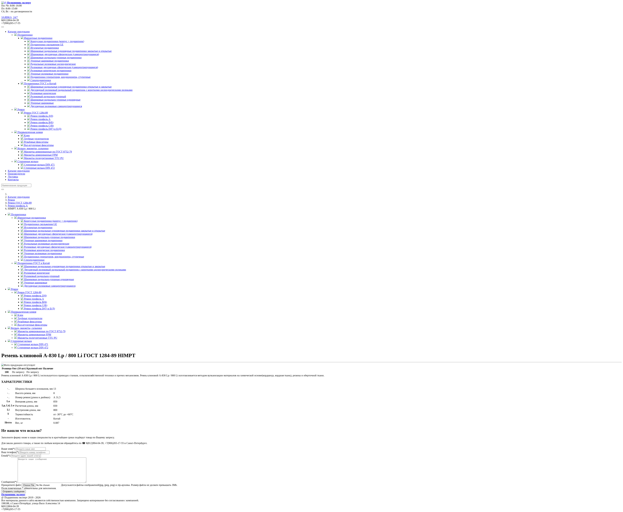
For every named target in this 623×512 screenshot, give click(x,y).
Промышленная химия (23, 311)
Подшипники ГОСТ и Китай (33, 263)
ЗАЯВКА (6, 17)
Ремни (11, 199)
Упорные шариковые (42, 103)
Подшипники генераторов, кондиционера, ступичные (60, 77)
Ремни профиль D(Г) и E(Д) (45, 129)
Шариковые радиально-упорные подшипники (56, 57)
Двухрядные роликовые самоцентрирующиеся (56, 106)
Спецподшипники (40, 80)
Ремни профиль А (40, 119)
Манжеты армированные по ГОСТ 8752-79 (47, 151)
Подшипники (18, 214)
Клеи (26, 135)
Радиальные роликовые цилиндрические (53, 64)
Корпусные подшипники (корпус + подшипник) (57, 41)
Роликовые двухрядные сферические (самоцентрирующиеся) (64, 67)
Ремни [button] (21, 109)
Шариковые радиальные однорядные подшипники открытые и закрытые (71, 86)
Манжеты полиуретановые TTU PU (43, 158)
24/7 (15, 17)
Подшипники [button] (25, 34)
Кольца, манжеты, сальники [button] (33, 148)
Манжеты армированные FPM (40, 155)
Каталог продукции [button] (19, 31)
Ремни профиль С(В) (42, 125)
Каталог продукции (19, 170)
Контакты (13, 179)
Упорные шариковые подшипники (49, 60)
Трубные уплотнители (36, 138)
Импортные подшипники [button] (37, 38)
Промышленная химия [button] (30, 132)
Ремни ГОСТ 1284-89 (20, 202)
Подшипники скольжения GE (46, 44)
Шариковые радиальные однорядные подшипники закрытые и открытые (71, 51)
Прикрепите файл (11, 485)
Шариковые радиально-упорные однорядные (55, 99)
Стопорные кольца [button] (27, 161)
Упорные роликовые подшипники (49, 73)
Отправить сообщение (13, 491)
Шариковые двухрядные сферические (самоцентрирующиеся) (64, 54)
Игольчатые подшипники (44, 47)
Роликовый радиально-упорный (48, 96)
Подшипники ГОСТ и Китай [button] (39, 83)
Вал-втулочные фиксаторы (38, 145)
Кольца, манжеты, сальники (26, 328)
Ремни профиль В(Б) (41, 122)
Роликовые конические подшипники (50, 70)
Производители (16, 173)
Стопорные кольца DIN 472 (39, 168)
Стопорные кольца (21, 341)
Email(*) (5, 455)
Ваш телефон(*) (10, 452)
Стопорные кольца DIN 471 (39, 164)
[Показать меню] (2, 26)
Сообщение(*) (9, 482)
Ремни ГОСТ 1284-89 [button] (35, 112)
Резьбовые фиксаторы (35, 142)
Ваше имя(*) (8, 448)
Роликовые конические (43, 93)
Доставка (13, 176)
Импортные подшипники (31, 217)
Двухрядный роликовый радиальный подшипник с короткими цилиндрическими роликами (81, 90)
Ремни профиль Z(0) (41, 116)
